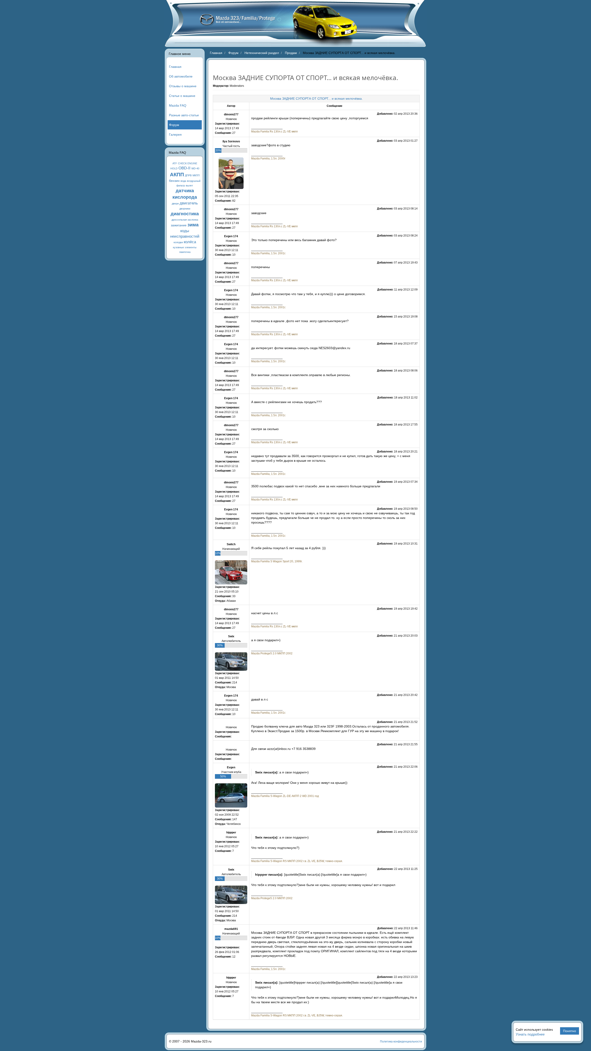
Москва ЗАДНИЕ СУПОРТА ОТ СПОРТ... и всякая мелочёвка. (316, 98)
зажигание (179, 225)
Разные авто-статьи (184, 115)
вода (183, 181)
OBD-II (184, 168)
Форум (174, 125)
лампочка (184, 252)
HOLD (174, 168)
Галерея (175, 134)
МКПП (196, 175)
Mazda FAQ (177, 105)
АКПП (177, 174)
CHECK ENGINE (187, 163)
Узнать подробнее (530, 1034)
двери (175, 203)
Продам (291, 53)
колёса (190, 242)
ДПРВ (188, 175)
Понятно (569, 1031)
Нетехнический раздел (261, 53)
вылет (189, 185)
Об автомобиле (181, 76)
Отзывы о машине (182, 86)
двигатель (189, 203)
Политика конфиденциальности (401, 1041)
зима (193, 224)
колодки (178, 242)
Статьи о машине (182, 96)
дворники (184, 208)
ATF (174, 163)
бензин (174, 181)
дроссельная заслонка (185, 219)
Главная (175, 67)
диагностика (185, 213)
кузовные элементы (184, 247)
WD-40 (195, 168)
